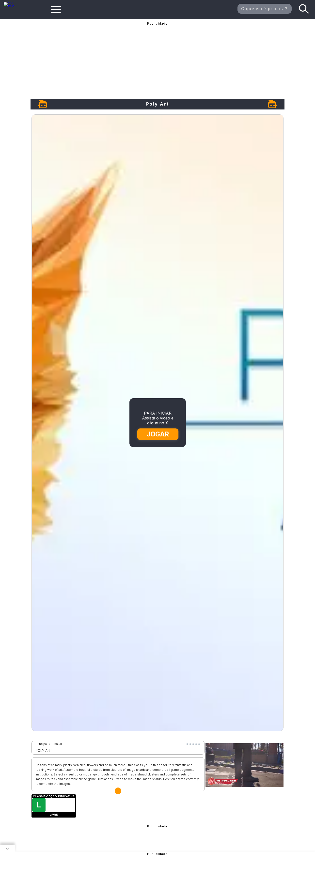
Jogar (158, 434)
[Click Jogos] (12, 5)
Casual (57, 743)
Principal (41, 743)
